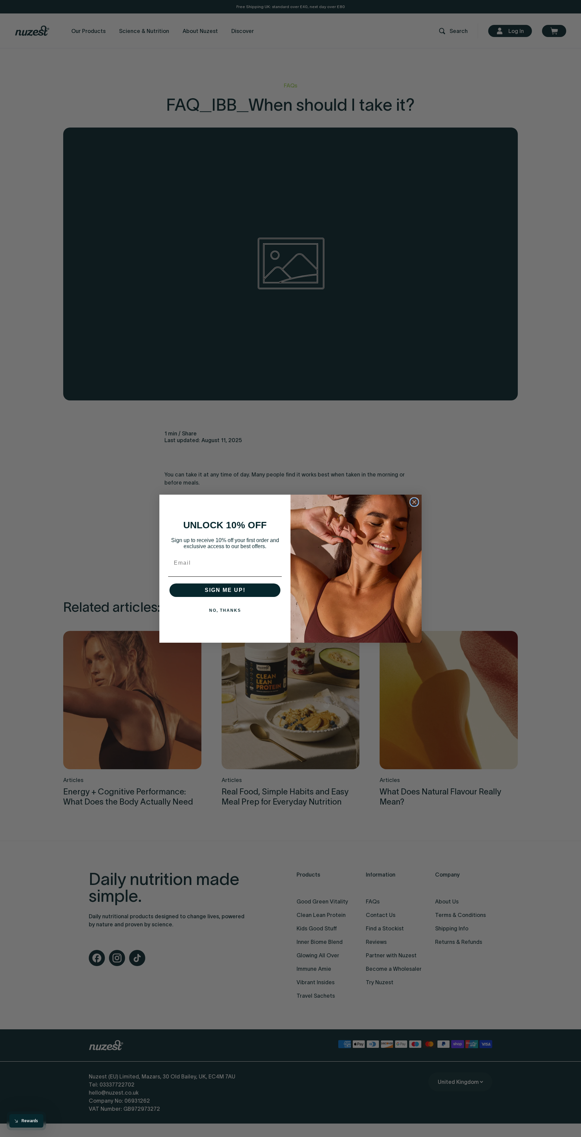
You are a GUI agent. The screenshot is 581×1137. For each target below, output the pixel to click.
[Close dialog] (414, 502)
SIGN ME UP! (225, 590)
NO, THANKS (225, 610)
